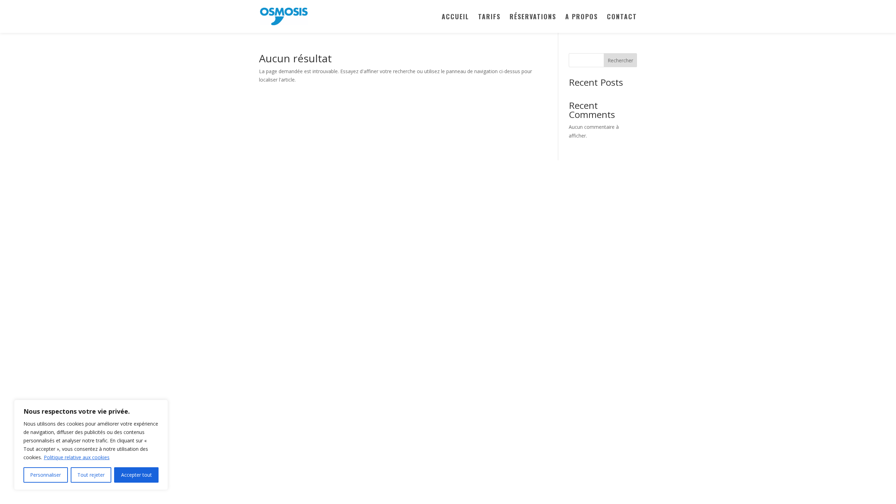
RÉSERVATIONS (533, 17)
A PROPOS (581, 17)
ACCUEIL (455, 17)
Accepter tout (136, 474)
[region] (91, 445)
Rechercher (620, 60)
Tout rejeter (91, 474)
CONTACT (622, 17)
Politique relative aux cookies (77, 457)
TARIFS (489, 17)
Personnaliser (45, 474)
